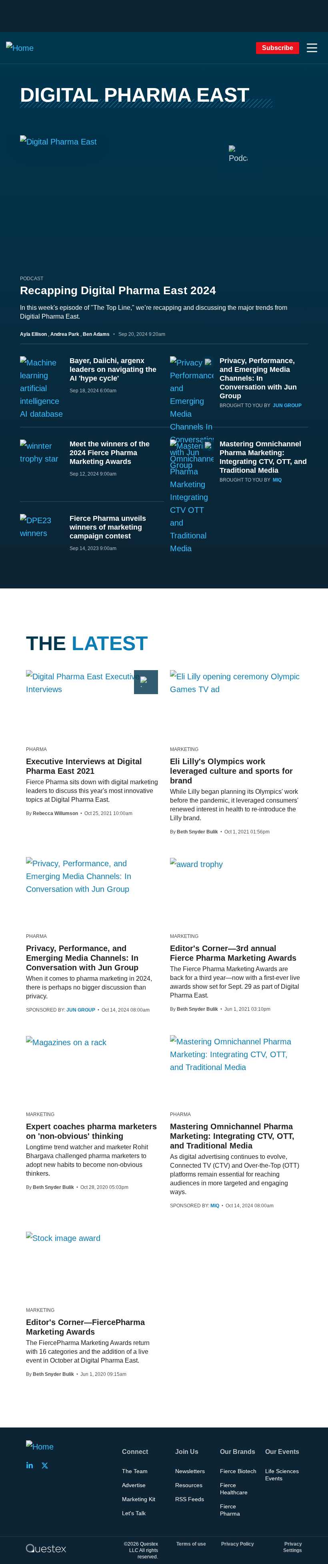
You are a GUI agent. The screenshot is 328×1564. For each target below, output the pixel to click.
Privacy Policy (237, 1544)
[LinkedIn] (32, 1466)
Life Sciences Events (282, 1475)
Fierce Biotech (238, 1471)
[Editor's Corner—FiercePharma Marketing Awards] (63, 1238)
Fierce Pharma (230, 1510)
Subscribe (277, 47)
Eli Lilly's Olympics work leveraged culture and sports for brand (231, 771)
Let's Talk (134, 1513)
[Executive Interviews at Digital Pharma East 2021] (92, 683)
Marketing (184, 749)
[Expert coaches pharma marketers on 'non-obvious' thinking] (66, 1042)
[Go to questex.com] (46, 1548)
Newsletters (190, 1471)
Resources (188, 1485)
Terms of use (191, 1544)
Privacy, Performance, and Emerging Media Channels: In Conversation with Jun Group (258, 378)
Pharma (36, 749)
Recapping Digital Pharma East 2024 (118, 290)
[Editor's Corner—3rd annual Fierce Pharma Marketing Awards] (196, 864)
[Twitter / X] (47, 1466)
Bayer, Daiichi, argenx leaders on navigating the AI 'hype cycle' (113, 369)
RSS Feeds (189, 1499)
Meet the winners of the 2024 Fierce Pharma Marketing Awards (110, 453)
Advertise (134, 1485)
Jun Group (287, 405)
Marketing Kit (138, 1499)
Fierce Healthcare (234, 1489)
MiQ (277, 480)
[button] (312, 48)
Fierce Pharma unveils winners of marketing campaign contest (108, 527)
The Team (135, 1471)
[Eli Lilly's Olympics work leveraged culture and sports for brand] (236, 683)
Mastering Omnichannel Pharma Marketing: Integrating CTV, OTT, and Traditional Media (232, 1136)
